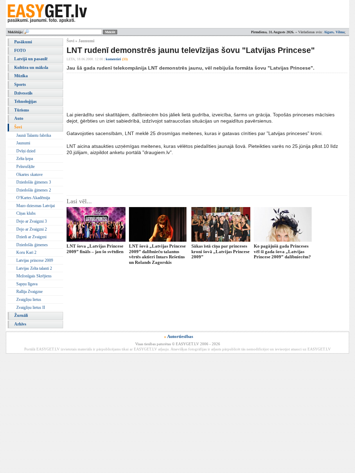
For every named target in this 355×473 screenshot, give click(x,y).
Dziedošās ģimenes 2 (33, 190)
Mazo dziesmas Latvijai (35, 205)
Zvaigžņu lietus (28, 299)
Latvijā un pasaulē (30, 58)
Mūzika (21, 75)
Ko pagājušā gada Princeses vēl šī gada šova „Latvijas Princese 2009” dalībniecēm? (282, 251)
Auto (18, 118)
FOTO (20, 50)
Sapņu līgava (26, 284)
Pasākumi (23, 41)
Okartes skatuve (29, 174)
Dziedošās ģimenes (32, 244)
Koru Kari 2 (26, 252)
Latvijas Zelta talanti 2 (34, 268)
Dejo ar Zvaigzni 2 (31, 229)
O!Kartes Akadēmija (33, 197)
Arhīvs (20, 324)
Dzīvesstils (23, 93)
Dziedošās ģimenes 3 (33, 182)
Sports (20, 84)
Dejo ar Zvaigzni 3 (31, 221)
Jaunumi (23, 143)
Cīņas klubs (26, 213)
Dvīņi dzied (25, 151)
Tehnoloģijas (25, 101)
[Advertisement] (193, 92)
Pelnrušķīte (25, 166)
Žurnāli (21, 315)
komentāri (117, 59)
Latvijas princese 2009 (34, 260)
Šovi (18, 127)
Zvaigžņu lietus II (30, 307)
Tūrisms (21, 110)
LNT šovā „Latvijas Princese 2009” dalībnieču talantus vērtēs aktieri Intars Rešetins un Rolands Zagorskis (157, 254)
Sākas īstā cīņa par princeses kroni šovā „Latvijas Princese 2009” (220, 251)
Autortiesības (180, 336)
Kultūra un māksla (31, 67)
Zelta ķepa (24, 158)
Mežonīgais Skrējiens (34, 276)
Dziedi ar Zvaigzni (31, 236)
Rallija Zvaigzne (29, 291)
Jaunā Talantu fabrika (33, 135)
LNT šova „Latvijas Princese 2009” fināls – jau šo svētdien (95, 248)
